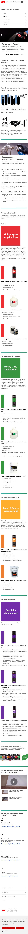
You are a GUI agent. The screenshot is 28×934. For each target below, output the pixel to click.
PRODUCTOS (6, 16)
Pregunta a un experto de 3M (14, 54)
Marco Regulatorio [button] (8, 896)
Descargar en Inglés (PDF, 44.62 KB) (10, 844)
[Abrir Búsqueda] (26, 1)
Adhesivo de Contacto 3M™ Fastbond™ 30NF (13, 476)
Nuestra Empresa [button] (7, 888)
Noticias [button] (5, 892)
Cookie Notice (5, 924)
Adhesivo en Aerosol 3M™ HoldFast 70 (11, 310)
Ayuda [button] (4, 901)
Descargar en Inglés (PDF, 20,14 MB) (10, 860)
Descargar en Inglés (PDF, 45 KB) (9, 876)
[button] (6, 931)
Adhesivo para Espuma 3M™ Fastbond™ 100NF (14, 580)
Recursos (5, 22)
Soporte (5, 25)
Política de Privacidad (17, 909)
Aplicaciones (6, 19)
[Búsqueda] (22, 2)
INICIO (4, 13)
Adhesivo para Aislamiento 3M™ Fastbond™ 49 (14, 339)
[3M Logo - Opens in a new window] (3, 2)
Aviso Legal (9, 909)
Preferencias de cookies (12, 910)
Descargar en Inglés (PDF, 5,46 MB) (10, 826)
